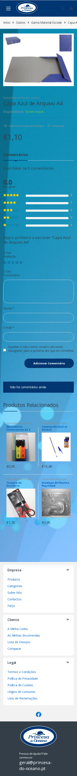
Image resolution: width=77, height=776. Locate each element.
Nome (8, 308)
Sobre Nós (14, 593)
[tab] (15, 156)
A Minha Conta (17, 629)
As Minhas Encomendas (23, 635)
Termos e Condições (21, 672)
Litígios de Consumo (21, 692)
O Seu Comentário (11, 273)
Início (6, 22)
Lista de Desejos (18, 642)
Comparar (58, 126)
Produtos (13, 579)
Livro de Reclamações (22, 698)
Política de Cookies (20, 685)
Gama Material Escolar (46, 22)
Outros (20, 22)
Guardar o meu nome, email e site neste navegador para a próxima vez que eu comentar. (41, 349)
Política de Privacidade (22, 678)
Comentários (15, 155)
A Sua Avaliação (9, 254)
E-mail (8, 328)
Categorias (14, 586)
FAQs (11, 606)
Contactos (14, 599)
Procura (62, 8)
